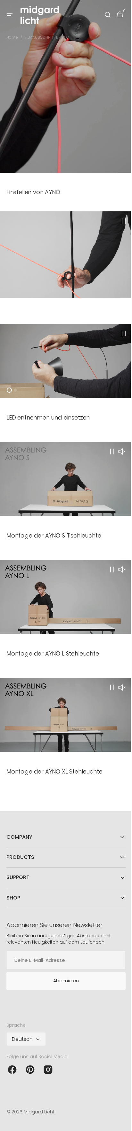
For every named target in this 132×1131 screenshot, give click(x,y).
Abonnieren (63, 980)
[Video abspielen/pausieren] (63, 253)
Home (12, 37)
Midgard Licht (39, 1111)
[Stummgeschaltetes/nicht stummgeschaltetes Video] (117, 449)
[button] (10, 15)
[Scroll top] (119, 1123)
